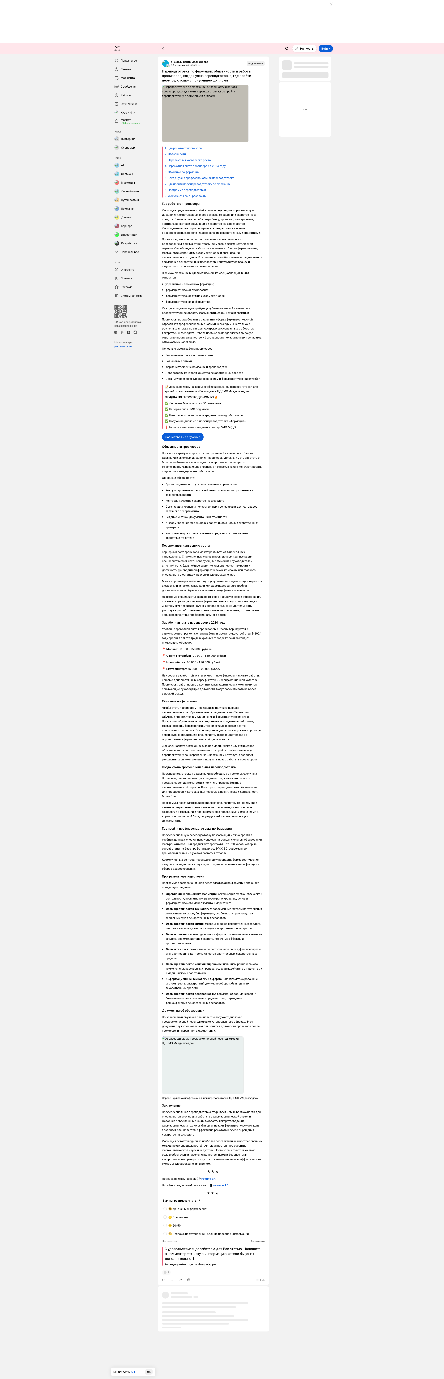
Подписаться (255, 63)
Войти (325, 48)
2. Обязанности (175, 154)
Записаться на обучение (182, 437)
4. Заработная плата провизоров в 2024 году (195, 166)
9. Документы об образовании (185, 196)
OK (149, 1371)
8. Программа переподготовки (185, 190)
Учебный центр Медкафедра (189, 61)
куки (133, 1372)
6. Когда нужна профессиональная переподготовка (199, 178)
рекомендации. (123, 346)
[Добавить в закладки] (172, 1280)
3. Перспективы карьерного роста (188, 160)
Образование (178, 65)
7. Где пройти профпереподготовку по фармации (197, 184)
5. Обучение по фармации (182, 172)
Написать (307, 48)
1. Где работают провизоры (183, 148)
